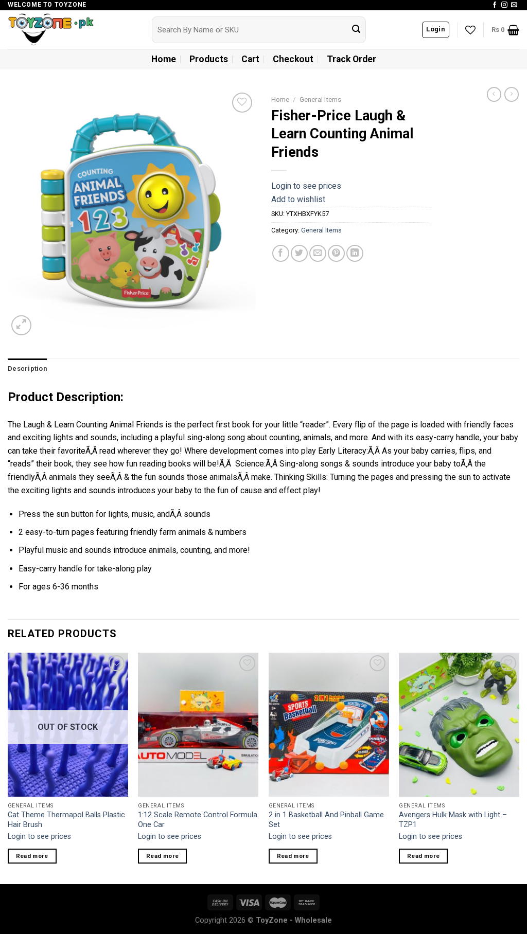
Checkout (293, 59)
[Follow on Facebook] (494, 5)
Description (27, 368)
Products (208, 59)
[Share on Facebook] (280, 253)
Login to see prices (306, 186)
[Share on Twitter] (299, 253)
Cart (250, 59)
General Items (320, 99)
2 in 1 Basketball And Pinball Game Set (326, 820)
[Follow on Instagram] (504, 5)
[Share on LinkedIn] (354, 253)
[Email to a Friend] (317, 253)
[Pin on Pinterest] (336, 253)
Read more (32, 855)
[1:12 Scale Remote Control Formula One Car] (198, 725)
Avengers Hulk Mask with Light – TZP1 (453, 820)
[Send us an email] (514, 5)
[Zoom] (21, 325)
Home (163, 59)
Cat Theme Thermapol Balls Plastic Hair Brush (66, 820)
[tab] (27, 368)
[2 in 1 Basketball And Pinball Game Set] (329, 725)
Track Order (351, 59)
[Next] (518, 767)
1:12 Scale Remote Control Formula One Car (197, 820)
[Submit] (356, 30)
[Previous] (8, 767)
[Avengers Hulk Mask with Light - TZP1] (459, 725)
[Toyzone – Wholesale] (72, 29)
